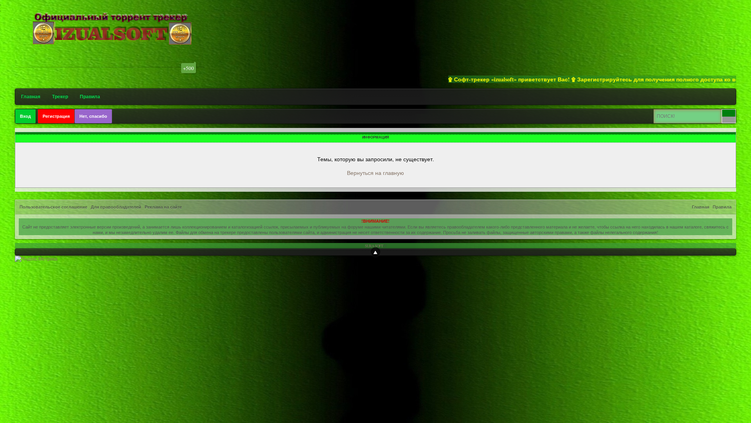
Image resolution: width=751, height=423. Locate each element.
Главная (30, 96)
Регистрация (56, 116)
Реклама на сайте (163, 207)
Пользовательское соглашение (53, 207)
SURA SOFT (374, 245)
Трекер (60, 96)
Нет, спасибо (93, 116)
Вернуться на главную (375, 172)
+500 (188, 68)
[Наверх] (375, 252)
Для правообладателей (116, 207)
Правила (90, 96)
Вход (25, 116)
